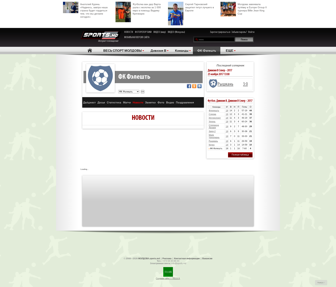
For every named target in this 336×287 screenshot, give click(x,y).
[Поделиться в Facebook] (189, 86)
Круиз (212, 145)
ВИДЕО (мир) (159, 32)
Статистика (114, 102)
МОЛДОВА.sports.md (149, 258)
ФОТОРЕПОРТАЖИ (143, 32)
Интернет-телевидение (109, 41)
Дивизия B (158, 50)
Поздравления (185, 102)
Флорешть (214, 110)
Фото (161, 102)
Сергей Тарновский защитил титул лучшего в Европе (199, 7)
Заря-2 (212, 131)
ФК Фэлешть (206, 50)
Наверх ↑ (321, 283)
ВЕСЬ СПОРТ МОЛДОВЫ (122, 50)
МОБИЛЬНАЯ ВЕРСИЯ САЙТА (136, 37)
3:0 (245, 84)
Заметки (150, 102)
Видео (170, 102)
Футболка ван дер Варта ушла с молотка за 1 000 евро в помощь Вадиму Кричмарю (147, 9)
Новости (138, 102)
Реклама (167, 258)
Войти (251, 32)
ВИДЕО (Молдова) (176, 32)
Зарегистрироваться (220, 32)
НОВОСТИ (128, 32)
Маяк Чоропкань (214, 136)
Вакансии (207, 258)
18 (227, 110)
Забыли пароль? (239, 32)
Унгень (212, 121)
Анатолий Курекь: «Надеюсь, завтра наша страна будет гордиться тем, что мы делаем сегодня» (94, 10)
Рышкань (225, 84)
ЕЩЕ (229, 50)
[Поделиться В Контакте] (199, 86)
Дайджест (89, 102)
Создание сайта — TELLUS (168, 278)
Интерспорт (215, 118)
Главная (89, 50)
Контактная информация (187, 258)
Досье (101, 102)
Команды (181, 50)
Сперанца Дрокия (214, 126)
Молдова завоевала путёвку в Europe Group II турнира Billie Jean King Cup (252, 9)
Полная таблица (240, 155)
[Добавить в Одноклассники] (194, 86)
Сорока (212, 114)
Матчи (127, 102)
